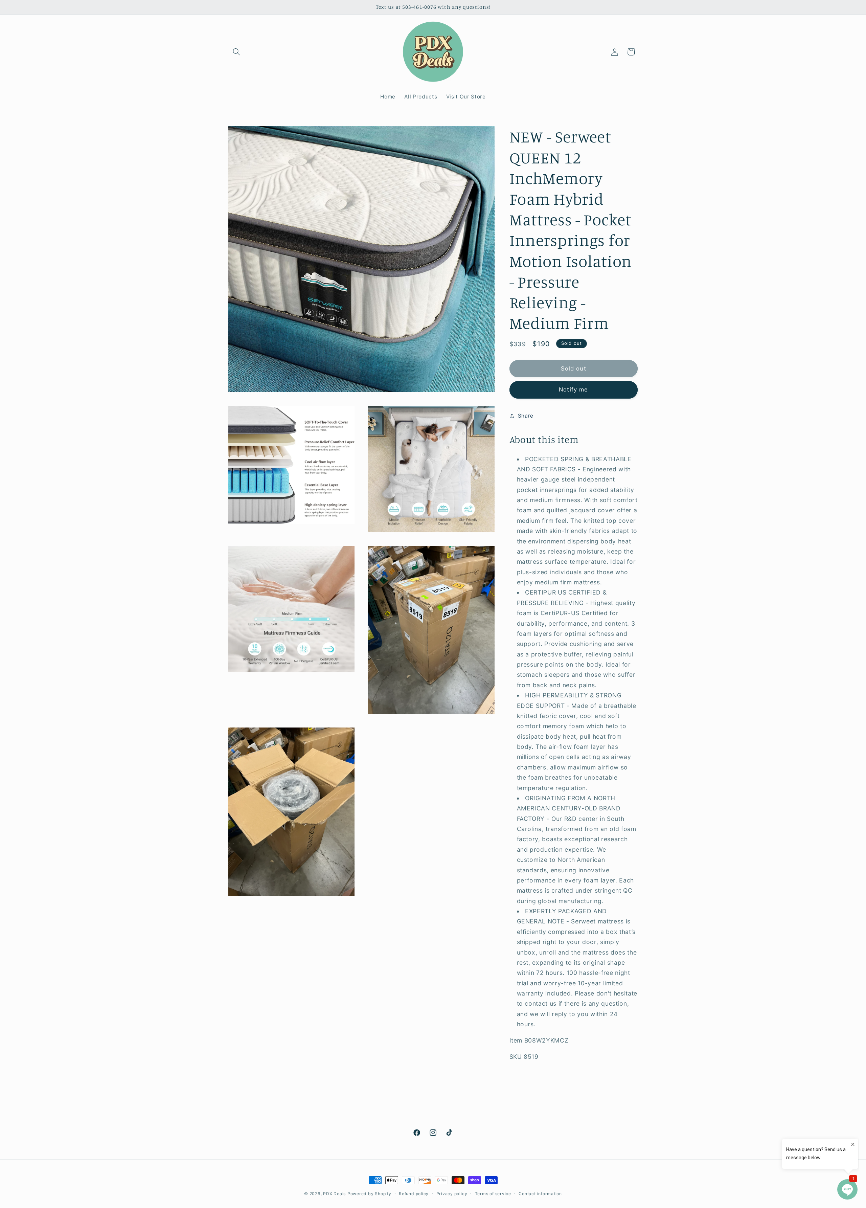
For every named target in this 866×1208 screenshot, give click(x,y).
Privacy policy (452, 1193)
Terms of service (493, 1193)
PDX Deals (334, 1193)
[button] (236, 52)
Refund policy (414, 1193)
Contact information (540, 1193)
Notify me (573, 389)
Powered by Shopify (369, 1193)
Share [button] (525, 415)
